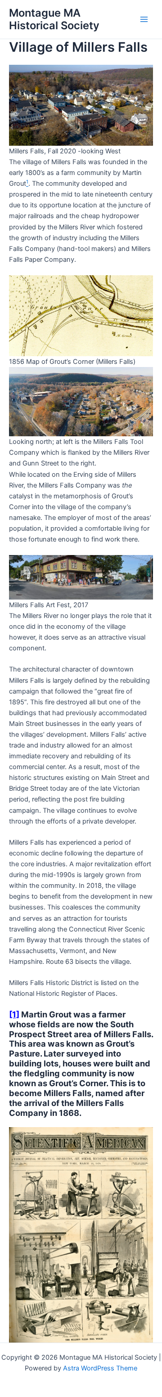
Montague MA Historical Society (54, 19)
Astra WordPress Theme (100, 1368)
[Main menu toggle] (144, 19)
